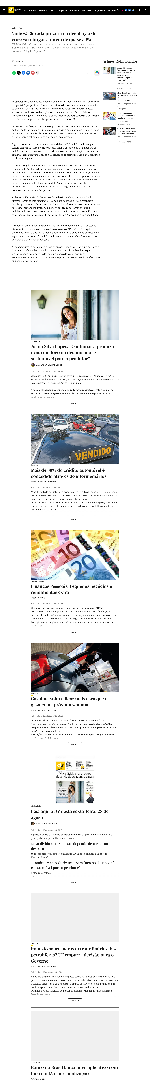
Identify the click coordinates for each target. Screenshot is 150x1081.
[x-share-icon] (19, 74)
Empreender (100, 10)
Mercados (74, 10)
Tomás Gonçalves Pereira (43, 481)
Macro (53, 10)
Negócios (63, 10)
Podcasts (43, 10)
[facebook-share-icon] (23, 74)
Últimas (32, 10)
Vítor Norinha (38, 597)
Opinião (112, 10)
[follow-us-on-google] (97, 73)
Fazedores (86, 10)
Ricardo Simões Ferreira (48, 823)
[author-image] (33, 365)
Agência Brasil (38, 1079)
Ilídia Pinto (17, 61)
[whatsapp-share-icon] (14, 74)
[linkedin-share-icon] (28, 74)
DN (25, 10)
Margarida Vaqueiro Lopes (49, 365)
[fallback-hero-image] (109, 71)
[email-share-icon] (33, 74)
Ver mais (75, 403)
